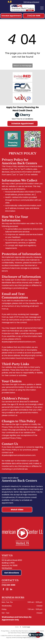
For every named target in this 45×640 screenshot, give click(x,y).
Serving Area (7, 568)
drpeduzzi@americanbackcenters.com (18, 341)
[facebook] (3, 589)
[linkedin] (11, 589)
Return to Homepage (22, 65)
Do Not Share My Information (19, 631)
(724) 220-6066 (8, 585)
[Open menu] (42, 8)
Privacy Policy (5, 631)
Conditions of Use (34, 631)
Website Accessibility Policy (29, 633)
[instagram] (7, 589)
